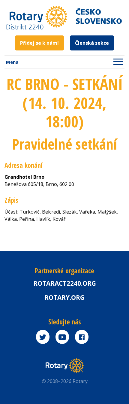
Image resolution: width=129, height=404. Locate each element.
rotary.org (64, 297)
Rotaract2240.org (64, 283)
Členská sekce (92, 43)
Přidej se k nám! (39, 43)
